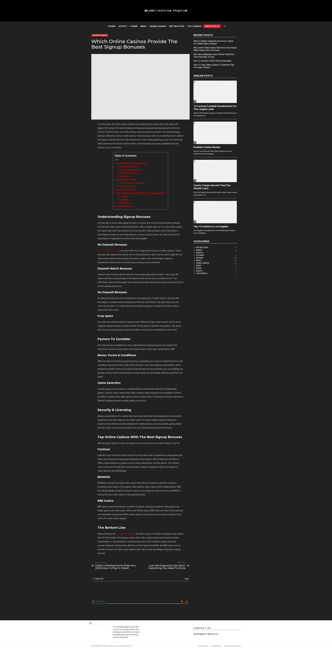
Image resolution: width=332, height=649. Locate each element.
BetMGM (125, 200)
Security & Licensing (126, 189)
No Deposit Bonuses (130, 166)
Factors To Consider (126, 179)
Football (216, 255)
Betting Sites (176, 26)
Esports (216, 252)
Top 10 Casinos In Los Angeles (210, 226)
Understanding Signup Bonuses (131, 163)
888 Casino (126, 203)
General (216, 257)
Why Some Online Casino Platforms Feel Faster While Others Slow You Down (215, 49)
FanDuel (124, 196)
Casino (112, 26)
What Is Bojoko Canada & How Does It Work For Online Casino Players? (213, 42)
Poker (134, 26)
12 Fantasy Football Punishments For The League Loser (215, 108)
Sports (123, 26)
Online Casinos (157, 26)
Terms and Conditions (232, 646)
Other (216, 265)
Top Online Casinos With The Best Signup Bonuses (140, 193)
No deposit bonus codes (109, 250)
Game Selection (128, 186)
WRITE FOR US (212, 26)
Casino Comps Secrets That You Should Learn (211, 187)
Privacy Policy (203, 646)
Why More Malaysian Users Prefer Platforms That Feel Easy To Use (213, 55)
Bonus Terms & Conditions (133, 183)
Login (186, 579)
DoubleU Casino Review (206, 147)
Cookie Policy (217, 646)
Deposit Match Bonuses (131, 170)
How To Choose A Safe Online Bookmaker (212, 61)
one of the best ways (125, 534)
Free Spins (125, 176)
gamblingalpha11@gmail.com (205, 634)
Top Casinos (194, 26)
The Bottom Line (124, 206)
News (143, 26)
